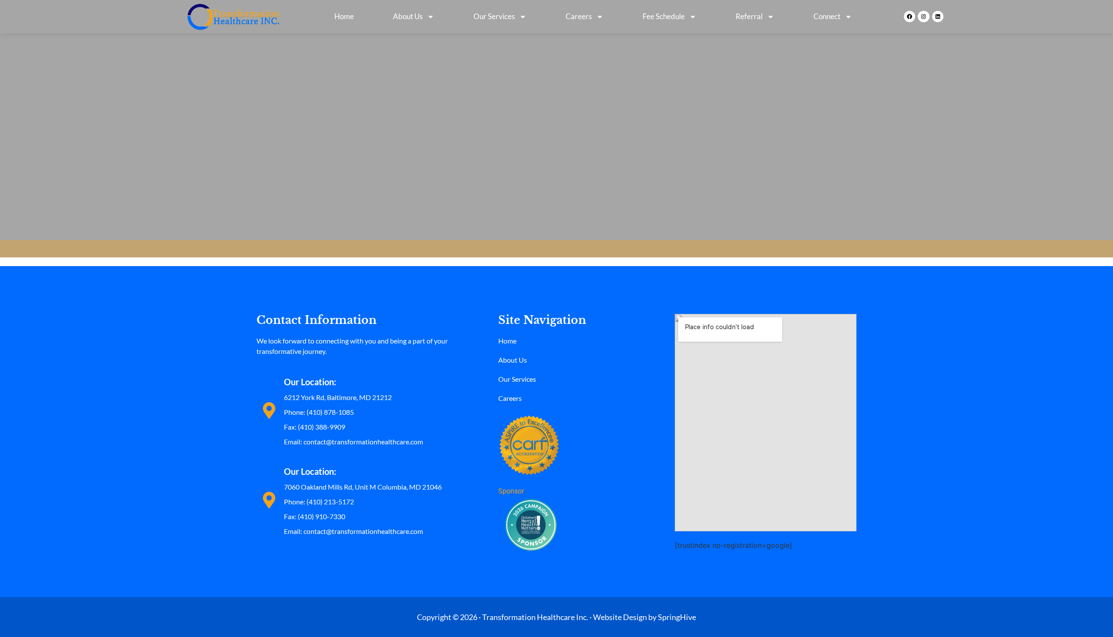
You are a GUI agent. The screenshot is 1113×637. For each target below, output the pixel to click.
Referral (749, 16)
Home (344, 16)
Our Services (494, 16)
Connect (826, 16)
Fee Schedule (664, 16)
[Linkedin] (937, 16)
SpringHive (677, 617)
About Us (408, 16)
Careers (579, 16)
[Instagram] (923, 16)
